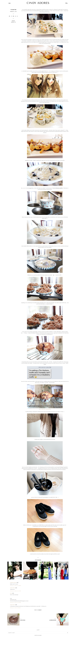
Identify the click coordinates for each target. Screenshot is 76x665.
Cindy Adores (12, 587)
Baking (13, 20)
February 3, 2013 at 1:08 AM (15, 607)
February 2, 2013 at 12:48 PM (15, 585)
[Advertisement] (38, 646)
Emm (11, 593)
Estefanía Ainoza (13, 582)
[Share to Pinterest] (13, 16)
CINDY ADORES (38, 2)
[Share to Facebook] (11, 16)
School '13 (13, 22)
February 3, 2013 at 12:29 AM (15, 602)
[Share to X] (9, 16)
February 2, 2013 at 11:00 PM (15, 590)
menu (9, 2)
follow (66, 2)
